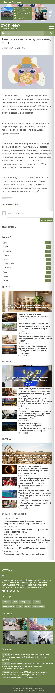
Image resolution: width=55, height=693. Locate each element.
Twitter (11, 591)
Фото (27, 607)
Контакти (41, 690)
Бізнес (6, 268)
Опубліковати (46, 220)
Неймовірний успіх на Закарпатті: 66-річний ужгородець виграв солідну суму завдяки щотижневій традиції (35, 391)
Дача (5, 276)
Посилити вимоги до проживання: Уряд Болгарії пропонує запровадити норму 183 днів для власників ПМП (35, 493)
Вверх (15, 690)
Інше (5, 281)
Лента (18, 591)
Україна (37, 602)
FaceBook (7, 591)
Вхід (5, 2)
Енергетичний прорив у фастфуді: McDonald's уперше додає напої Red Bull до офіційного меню (34, 503)
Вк (4, 591)
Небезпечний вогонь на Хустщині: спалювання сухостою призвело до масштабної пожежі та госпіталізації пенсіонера (27, 666)
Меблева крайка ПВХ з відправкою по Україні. (24, 554)
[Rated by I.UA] (7, 578)
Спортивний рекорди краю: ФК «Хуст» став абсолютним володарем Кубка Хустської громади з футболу (25, 657)
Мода (5, 260)
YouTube (14, 591)
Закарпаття (25, 602)
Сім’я (5, 247)
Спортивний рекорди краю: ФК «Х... (22, 13)
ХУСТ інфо (10, 27)
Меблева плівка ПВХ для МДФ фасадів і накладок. (26, 548)
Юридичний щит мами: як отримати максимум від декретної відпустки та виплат (35, 338)
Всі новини (31, 690)
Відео (19, 607)
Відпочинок (8, 264)
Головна (6, 602)
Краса (6, 255)
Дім (5, 243)
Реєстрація (16, 2)
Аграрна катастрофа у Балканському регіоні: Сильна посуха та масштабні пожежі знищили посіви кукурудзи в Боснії (27, 457)
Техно (6, 272)
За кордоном (8, 607)
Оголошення (39, 607)
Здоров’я (7, 251)
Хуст (15, 602)
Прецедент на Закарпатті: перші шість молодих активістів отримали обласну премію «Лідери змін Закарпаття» (27, 380)
